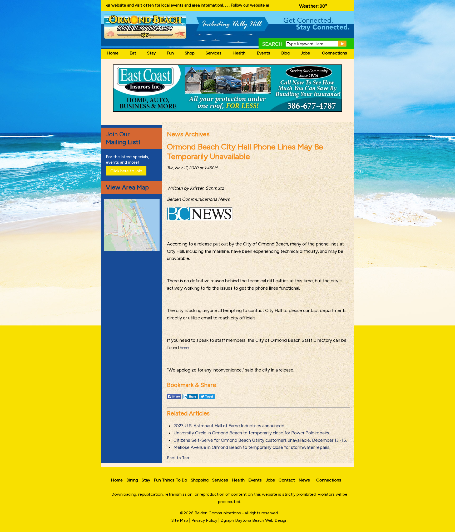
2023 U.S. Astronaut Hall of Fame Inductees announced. (229, 425)
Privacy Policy (204, 520)
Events (263, 53)
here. (185, 347)
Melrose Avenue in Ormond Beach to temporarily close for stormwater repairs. (252, 447)
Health (239, 53)
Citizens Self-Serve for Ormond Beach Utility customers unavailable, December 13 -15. (260, 440)
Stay (151, 53)
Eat (133, 53)
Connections (334, 53)
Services (213, 53)
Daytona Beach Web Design (261, 520)
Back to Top (178, 457)
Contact (287, 480)
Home (112, 53)
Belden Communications (218, 512)
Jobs (305, 53)
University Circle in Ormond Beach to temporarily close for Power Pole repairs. (252, 432)
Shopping (200, 480)
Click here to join (126, 170)
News (304, 480)
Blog (285, 53)
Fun (170, 53)
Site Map (179, 520)
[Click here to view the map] (133, 249)
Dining (132, 480)
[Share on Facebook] (174, 399)
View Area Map (127, 187)
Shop (190, 53)
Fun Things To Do (170, 480)
